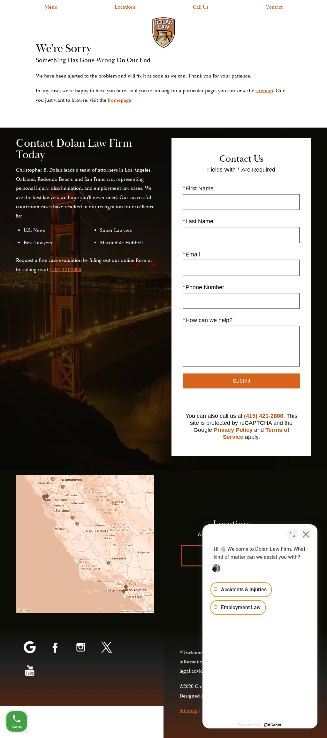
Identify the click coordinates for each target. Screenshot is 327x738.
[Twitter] (106, 648)
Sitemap (188, 710)
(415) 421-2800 (263, 416)
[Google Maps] (30, 648)
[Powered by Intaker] (272, 725)
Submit (241, 381)
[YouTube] (30, 671)
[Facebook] (55, 648)
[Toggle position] (292, 534)
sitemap (264, 90)
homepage (119, 100)
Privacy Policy (233, 430)
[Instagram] (81, 648)
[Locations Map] (85, 544)
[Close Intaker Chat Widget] (306, 534)
